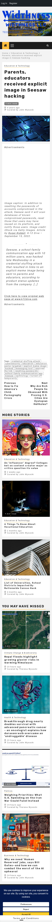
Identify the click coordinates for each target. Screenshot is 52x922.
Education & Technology (17, 66)
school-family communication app (24, 373)
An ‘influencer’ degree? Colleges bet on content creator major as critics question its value (26, 465)
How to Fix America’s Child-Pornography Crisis (12, 390)
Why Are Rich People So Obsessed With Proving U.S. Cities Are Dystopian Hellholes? (38, 393)
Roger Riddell (16, 233)
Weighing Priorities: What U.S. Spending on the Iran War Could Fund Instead (23, 798)
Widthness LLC (26, 25)
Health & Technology (15, 718)
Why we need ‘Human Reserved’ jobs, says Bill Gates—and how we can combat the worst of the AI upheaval (24, 865)
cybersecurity (12, 364)
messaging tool (24, 368)
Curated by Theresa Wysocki (22, 669)
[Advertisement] (26, 175)
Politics (8, 791)
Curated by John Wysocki (20, 110)
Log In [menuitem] (4, 3)
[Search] (48, 45)
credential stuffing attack (26, 361)
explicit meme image (35, 366)
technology (22, 376)
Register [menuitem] (13, 3)
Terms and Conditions (26, 918)
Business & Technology (16, 856)
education (28, 364)
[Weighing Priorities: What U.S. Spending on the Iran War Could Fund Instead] (26, 768)
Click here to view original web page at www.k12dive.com (24, 298)
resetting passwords (26, 371)
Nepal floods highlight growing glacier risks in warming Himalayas (21, 659)
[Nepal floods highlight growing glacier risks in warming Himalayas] (26, 630)
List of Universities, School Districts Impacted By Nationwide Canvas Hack (22, 585)
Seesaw (9, 376)
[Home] (5, 46)
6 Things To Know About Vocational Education (20, 525)
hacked (9, 368)
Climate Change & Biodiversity (20, 653)
